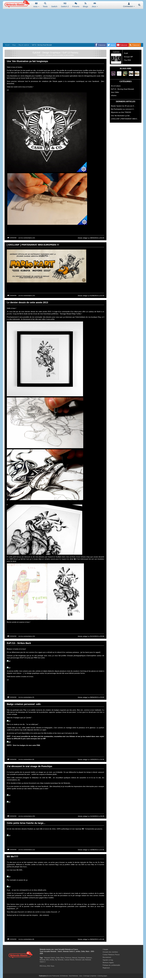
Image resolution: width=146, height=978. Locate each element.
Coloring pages (102, 976)
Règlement (106, 968)
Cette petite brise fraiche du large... (26, 823)
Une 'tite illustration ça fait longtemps (27, 61)
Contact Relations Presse (111, 954)
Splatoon (89, 958)
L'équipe (105, 949)
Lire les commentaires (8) (26, 759)
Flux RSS (127, 60)
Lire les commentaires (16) (26, 636)
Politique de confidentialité (111, 965)
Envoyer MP (128, 57)
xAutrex (113, 95)
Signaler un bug (108, 960)
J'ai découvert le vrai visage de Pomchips (29, 766)
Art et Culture (116, 86)
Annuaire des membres (110, 952)
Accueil (7, 45)
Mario (62, 958)
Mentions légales (108, 962)
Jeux (94, 6)
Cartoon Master (69, 960)
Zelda (58, 958)
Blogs (85, 6)
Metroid (74, 958)
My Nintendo (59, 960)
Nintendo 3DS (44, 960)
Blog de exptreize (23, 45)
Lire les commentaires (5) (26, 697)
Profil (126, 53)
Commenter (13, 238)
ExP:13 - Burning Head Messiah (122, 89)
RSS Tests (50, 966)
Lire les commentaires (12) (26, 849)
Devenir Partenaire (53, 976)
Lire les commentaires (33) (26, 816)
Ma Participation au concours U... (123, 109)
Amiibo (52, 960)
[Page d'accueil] (20, 954)
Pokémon (68, 958)
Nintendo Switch (49, 958)
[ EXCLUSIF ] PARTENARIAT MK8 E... (124, 119)
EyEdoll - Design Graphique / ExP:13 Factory (55, 52)
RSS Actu (43, 966)
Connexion (128, 6)
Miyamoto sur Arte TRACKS (121, 112)
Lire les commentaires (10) (26, 238)
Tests (45, 6)
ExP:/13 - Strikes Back (19, 643)
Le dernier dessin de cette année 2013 (27, 302)
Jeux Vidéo (115, 92)
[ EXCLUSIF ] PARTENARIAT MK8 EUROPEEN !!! (33, 244)
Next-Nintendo (73, 976)
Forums (75, 6)
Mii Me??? (12, 856)
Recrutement (107, 957)
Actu (35, 6)
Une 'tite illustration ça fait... (121, 115)
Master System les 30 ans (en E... (123, 106)
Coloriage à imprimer (89, 976)
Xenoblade (81, 958)
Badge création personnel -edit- (24, 704)
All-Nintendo (64, 976)
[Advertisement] (73, 26)
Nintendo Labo (80, 960)
